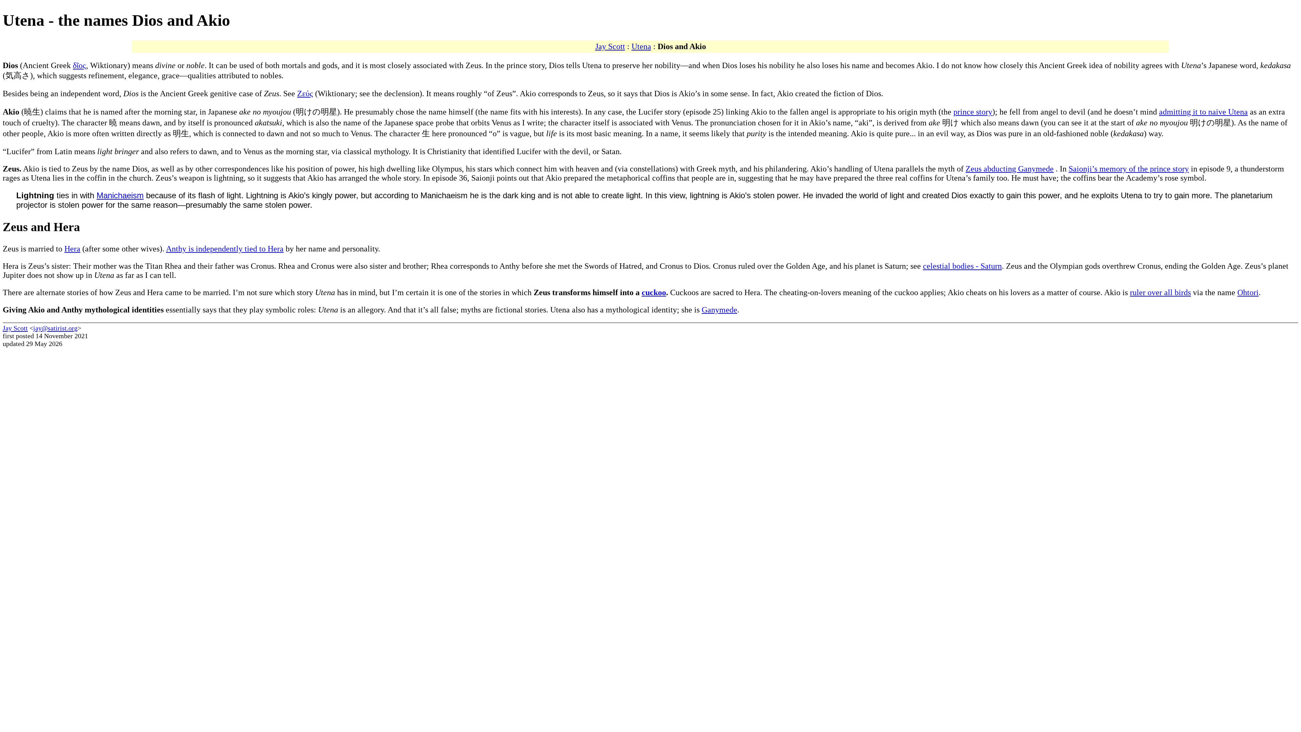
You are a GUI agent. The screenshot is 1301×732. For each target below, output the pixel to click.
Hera (72, 248)
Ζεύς (305, 93)
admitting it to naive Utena (1203, 111)
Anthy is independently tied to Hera (225, 248)
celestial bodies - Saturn (962, 266)
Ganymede (719, 309)
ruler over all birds (1160, 292)
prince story (972, 111)
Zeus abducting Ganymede (1010, 168)
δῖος (79, 65)
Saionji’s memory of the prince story (1129, 168)
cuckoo (654, 292)
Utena (641, 46)
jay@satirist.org (55, 328)
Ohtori (1248, 292)
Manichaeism (120, 195)
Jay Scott (610, 46)
